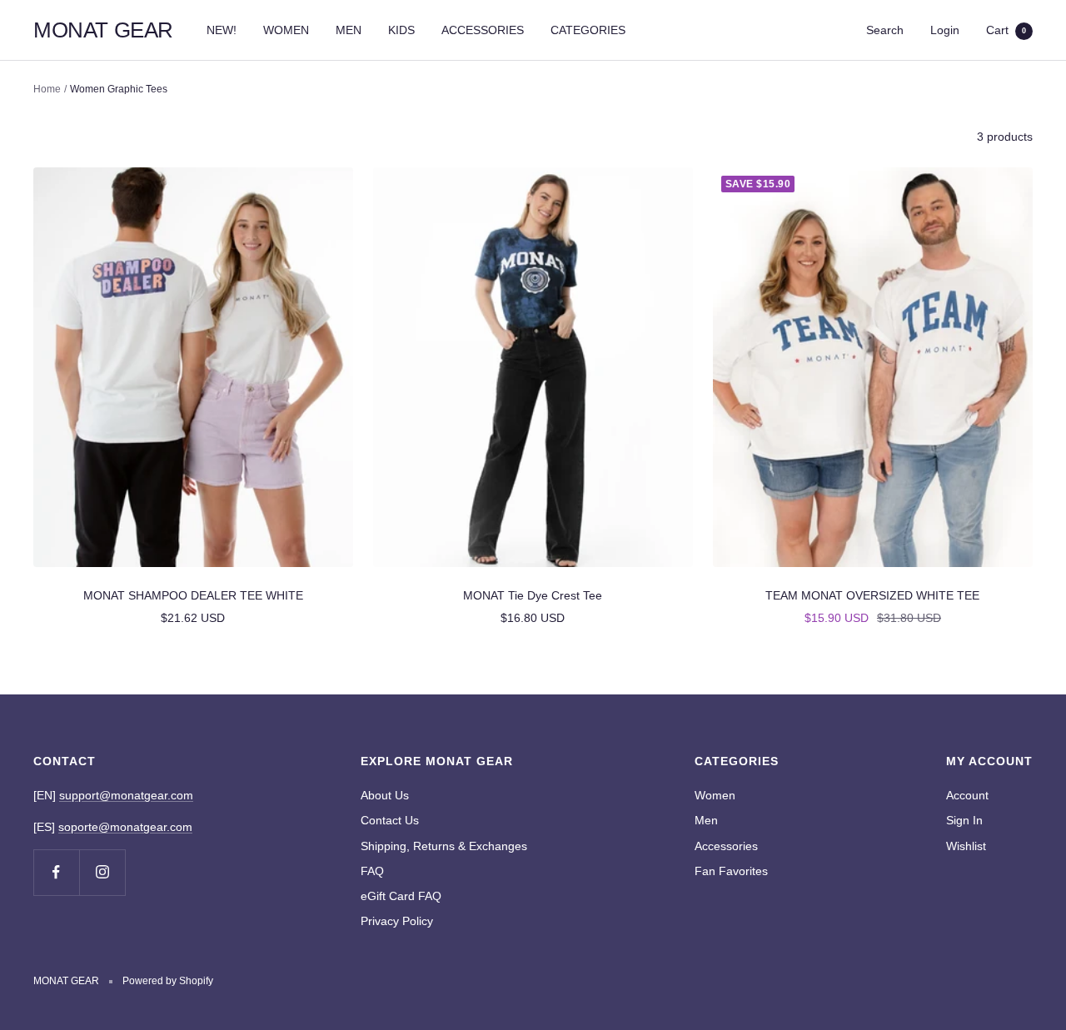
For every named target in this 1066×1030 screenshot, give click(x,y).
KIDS (401, 30)
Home (47, 89)
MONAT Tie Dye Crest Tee (532, 595)
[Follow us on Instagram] (102, 872)
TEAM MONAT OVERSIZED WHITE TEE (872, 595)
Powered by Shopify (167, 981)
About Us (385, 795)
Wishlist (966, 846)
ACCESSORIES (482, 30)
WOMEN (286, 30)
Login (944, 30)
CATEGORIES (587, 30)
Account (967, 795)
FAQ (372, 871)
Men (706, 820)
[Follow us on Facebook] (56, 872)
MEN (348, 30)
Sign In (964, 820)
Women (715, 795)
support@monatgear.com (126, 795)
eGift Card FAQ (401, 896)
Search (885, 30)
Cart (1006, 30)
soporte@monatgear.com (125, 826)
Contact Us (390, 820)
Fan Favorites (731, 871)
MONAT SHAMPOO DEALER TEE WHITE (193, 595)
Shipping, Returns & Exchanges (444, 846)
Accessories (726, 846)
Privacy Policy (397, 921)
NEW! (222, 30)
